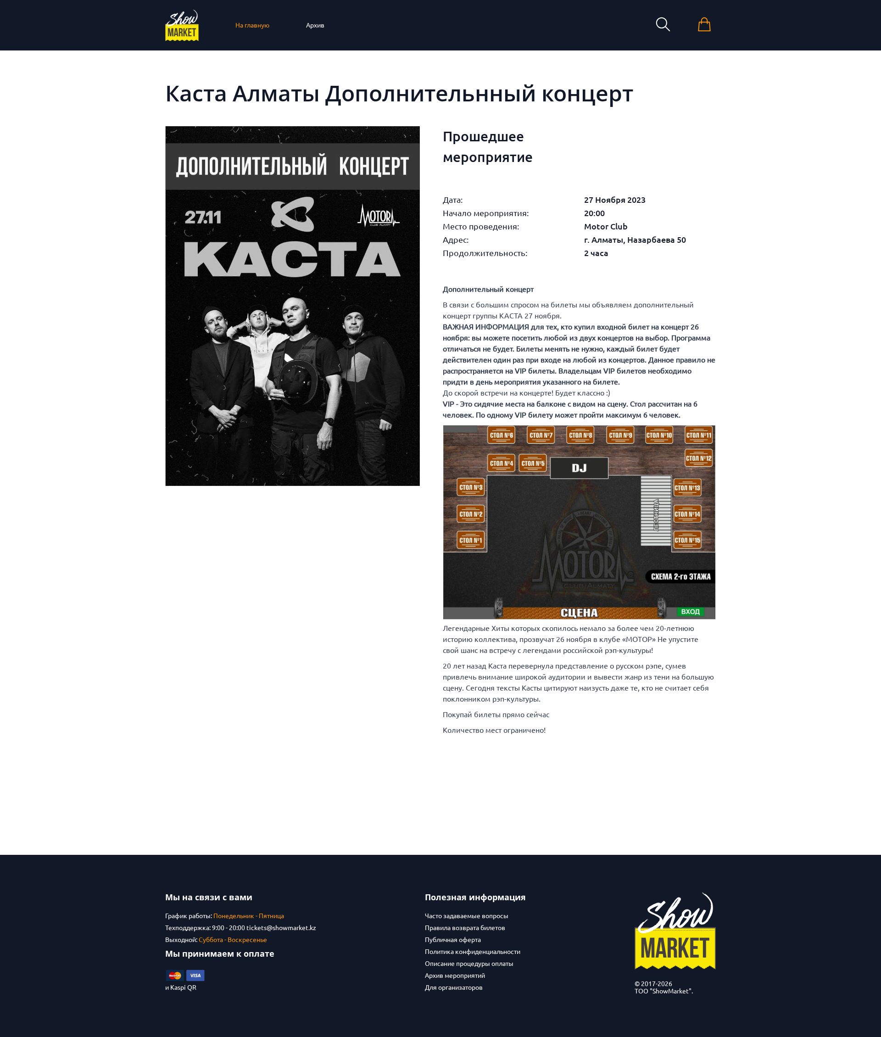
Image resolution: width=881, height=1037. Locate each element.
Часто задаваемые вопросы (466, 916)
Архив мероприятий (455, 975)
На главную (252, 25)
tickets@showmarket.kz (281, 927)
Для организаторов (454, 987)
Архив (315, 25)
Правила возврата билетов (465, 927)
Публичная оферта (453, 939)
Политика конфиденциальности (472, 951)
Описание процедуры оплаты (469, 963)
